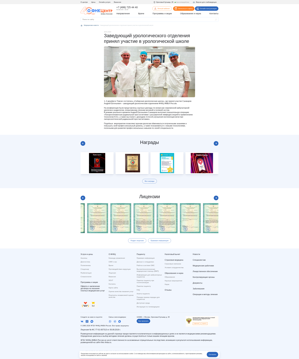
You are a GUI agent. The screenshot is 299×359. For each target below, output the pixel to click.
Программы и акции (89, 282)
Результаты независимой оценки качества (121, 296)
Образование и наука (174, 273)
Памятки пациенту (144, 286)
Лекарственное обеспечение (205, 271)
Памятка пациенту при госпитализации (145, 281)
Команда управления (117, 258)
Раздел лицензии (137, 240)
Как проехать (143, 321)
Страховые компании (173, 264)
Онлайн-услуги (104, 2)
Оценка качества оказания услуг (121, 291)
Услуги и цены (87, 254)
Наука (167, 284)
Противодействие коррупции (120, 269)
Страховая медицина (174, 260)
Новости (196, 254)
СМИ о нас (113, 262)
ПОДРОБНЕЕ (196, 323)
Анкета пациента (143, 294)
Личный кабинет (163, 8)
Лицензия (112, 273)
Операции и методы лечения (205, 294)
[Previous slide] (83, 143)
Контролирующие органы (204, 277)
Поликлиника (86, 265)
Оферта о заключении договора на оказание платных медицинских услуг (93, 288)
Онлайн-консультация (208, 8)
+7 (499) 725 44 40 (127, 7)
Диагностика (85, 262)
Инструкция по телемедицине (148, 307)
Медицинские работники (203, 266)
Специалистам (199, 260)
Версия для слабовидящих (206, 2)
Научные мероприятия (173, 281)
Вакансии (117, 2)
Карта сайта (113, 288)
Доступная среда (143, 303)
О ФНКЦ (112, 254)
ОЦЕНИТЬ (204, 323)
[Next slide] (216, 143)
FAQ (138, 290)
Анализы (84, 258)
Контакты (112, 284)
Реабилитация (86, 273)
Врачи (111, 265)
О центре (84, 2)
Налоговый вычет (172, 254)
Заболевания (198, 289)
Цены (93, 2)
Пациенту (141, 254)
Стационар (85, 269)
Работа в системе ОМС (146, 265)
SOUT (111, 280)
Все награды (149, 181)
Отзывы (168, 290)
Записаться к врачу (185, 8)
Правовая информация (160, 240)
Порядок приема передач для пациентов (148, 298)
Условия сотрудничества (174, 267)
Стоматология (86, 277)
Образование (170, 277)
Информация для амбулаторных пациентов (149, 276)
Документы (197, 283)
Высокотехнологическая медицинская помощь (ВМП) (148, 270)
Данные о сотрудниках (145, 262)
